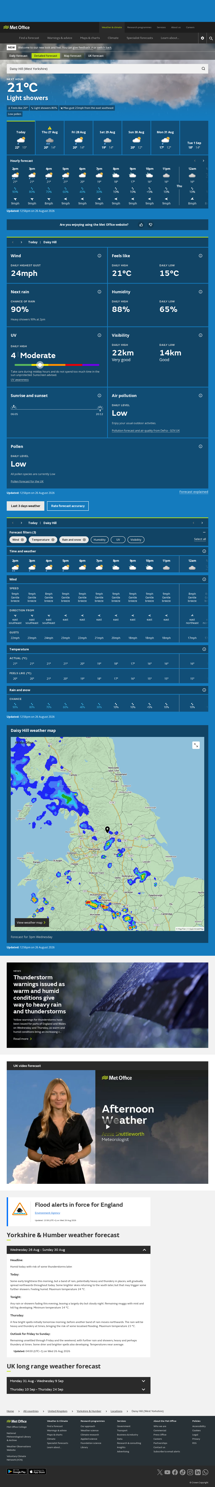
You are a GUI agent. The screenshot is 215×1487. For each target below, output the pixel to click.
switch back (104, 47)
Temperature (39, 540)
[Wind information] (204, 579)
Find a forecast (29, 38)
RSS (194, 1443)
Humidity (100, 540)
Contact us (159, 1447)
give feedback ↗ (83, 47)
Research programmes (139, 27)
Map (72, 56)
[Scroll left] (194, 160)
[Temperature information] (204, 649)
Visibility (136, 540)
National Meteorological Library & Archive (19, 1437)
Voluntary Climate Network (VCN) (16, 1458)
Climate (113, 38)
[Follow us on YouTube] (167, 1472)
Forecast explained (193, 491)
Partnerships (160, 1443)
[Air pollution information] (200, 395)
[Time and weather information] (204, 551)
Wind (14, 540)
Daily (18, 56)
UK (96, 56)
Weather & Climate (57, 1421)
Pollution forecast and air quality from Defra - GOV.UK (146, 430)
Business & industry (127, 1434)
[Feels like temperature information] (200, 256)
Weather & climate (112, 27)
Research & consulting (129, 1443)
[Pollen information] (200, 446)
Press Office (160, 1434)
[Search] (201, 67)
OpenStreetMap (196, 929)
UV (118, 540)
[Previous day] (12, 242)
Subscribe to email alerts (167, 1451)
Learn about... (170, 38)
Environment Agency (47, 1213)
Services (161, 27)
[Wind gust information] (99, 256)
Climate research (90, 1434)
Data (119, 1438)
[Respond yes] (141, 224)
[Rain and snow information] (204, 690)
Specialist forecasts (140, 38)
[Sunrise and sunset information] (99, 395)
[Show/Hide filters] (204, 532)
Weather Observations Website (19, 1448)
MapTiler (182, 929)
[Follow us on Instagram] (190, 1472)
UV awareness (20, 380)
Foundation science (91, 1443)
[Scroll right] (203, 160)
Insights (121, 1447)
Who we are (160, 1426)
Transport (122, 1430)
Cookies (196, 1430)
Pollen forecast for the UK (27, 481)
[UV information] (99, 335)
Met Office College (17, 1427)
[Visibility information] (200, 335)
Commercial (160, 1430)
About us (176, 27)
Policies (196, 1421)
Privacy (196, 1438)
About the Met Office (165, 1421)
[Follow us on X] (160, 1472)
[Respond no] (150, 224)
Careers (190, 27)
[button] (107, 830)
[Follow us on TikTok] (182, 1472)
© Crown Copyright (199, 1482)
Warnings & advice (59, 38)
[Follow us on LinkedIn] (198, 1472)
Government (124, 1426)
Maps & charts (90, 38)
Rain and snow (70, 540)
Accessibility (199, 1426)
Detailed (45, 56)
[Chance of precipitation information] (99, 292)
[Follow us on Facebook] (175, 1472)
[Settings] (202, 38)
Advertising (123, 1451)
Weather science (90, 1430)
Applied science (89, 1438)
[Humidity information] (200, 292)
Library (84, 1447)
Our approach (88, 1426)
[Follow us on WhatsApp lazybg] (205, 1472)
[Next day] (21, 242)
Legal (195, 1434)
